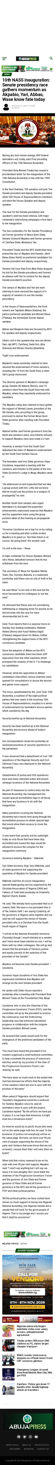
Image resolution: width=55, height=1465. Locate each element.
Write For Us (12, 1445)
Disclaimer (14, 1449)
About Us (26, 1445)
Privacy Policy (42, 1445)
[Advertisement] (27, 27)
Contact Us (43, 1449)
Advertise (29, 1449)
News (24, 1244)
